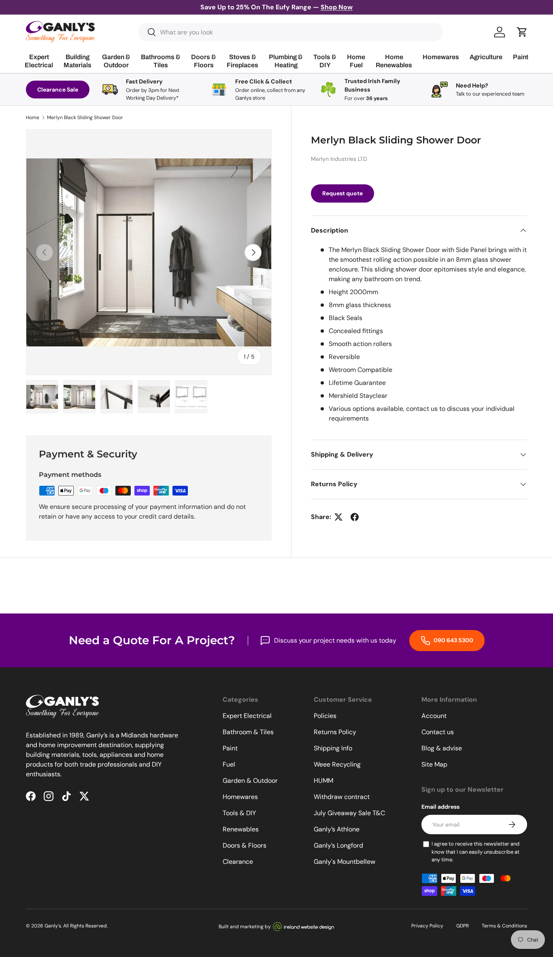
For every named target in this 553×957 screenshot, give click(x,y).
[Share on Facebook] (355, 517)
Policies (325, 715)
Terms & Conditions (504, 926)
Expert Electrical (247, 715)
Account (434, 715)
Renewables (241, 829)
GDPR (462, 926)
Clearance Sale (57, 89)
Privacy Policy (427, 926)
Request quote (342, 193)
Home (32, 117)
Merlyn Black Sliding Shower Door (85, 117)
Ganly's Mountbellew (344, 861)
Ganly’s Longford (338, 845)
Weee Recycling (337, 764)
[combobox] (290, 32)
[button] (522, 32)
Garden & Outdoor (250, 780)
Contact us (437, 732)
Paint (230, 748)
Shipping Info (333, 748)
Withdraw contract (342, 797)
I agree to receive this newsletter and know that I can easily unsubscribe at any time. (475, 851)
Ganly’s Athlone (336, 829)
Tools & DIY (239, 813)
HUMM (323, 780)
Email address (440, 806)
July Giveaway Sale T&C (349, 813)
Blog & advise (441, 748)
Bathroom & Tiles (248, 732)
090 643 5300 (452, 640)
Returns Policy (335, 732)
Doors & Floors (244, 845)
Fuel (229, 764)
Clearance (238, 861)
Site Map (434, 764)
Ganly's (53, 926)
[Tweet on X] (338, 517)
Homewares (240, 797)
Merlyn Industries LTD (339, 158)
